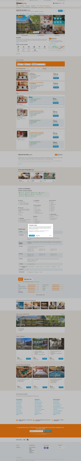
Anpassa (50, 235)
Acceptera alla (32, 235)
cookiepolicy (42, 231)
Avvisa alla (37, 235)
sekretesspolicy (37, 231)
